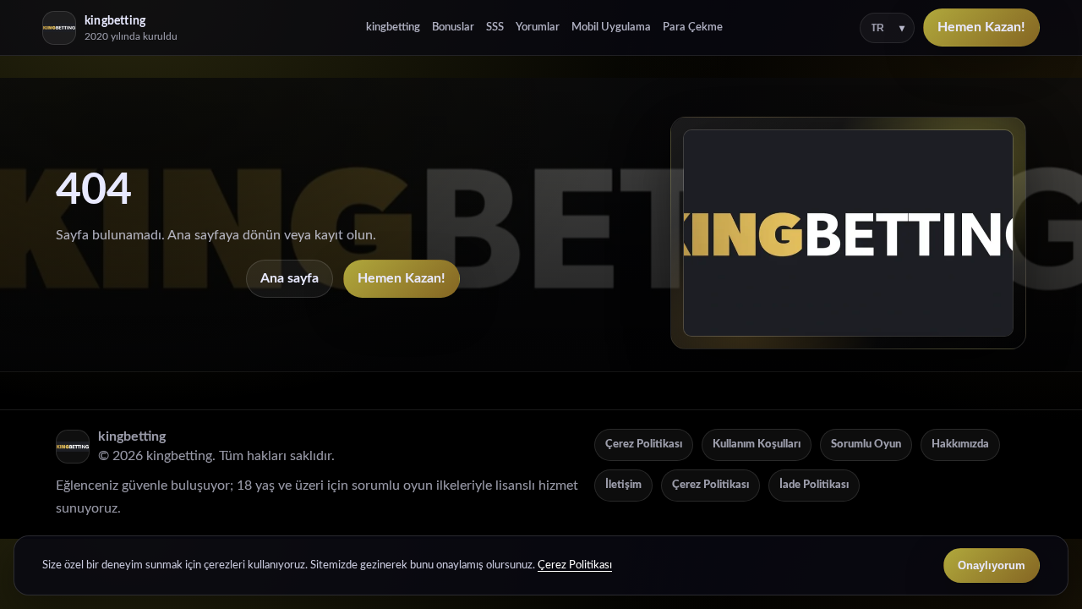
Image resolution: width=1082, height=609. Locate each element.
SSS (495, 27)
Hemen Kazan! (981, 27)
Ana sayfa (289, 278)
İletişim (623, 485)
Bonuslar (453, 27)
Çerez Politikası (643, 444)
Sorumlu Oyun (866, 444)
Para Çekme (693, 27)
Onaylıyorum (991, 565)
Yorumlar (538, 27)
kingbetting (393, 27)
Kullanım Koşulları (757, 444)
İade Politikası (814, 485)
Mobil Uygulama (611, 27)
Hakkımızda (960, 444)
